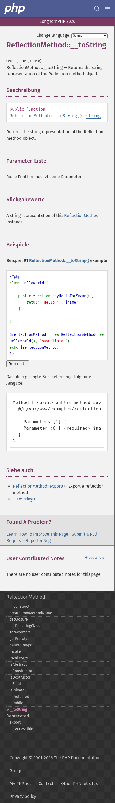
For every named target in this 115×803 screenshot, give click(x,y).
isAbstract (18, 664)
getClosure (19, 619)
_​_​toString (18, 709)
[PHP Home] (15, 8)
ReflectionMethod (81, 215)
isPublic (16, 703)
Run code (18, 363)
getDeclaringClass (25, 626)
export (15, 722)
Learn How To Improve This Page (37, 534)
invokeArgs (19, 658)
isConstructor (21, 671)
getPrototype (21, 638)
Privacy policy (23, 796)
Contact (46, 783)
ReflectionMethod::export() (39, 486)
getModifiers (20, 632)
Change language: (53, 35)
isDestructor (20, 677)
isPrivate (17, 690)
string (93, 115)
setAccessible (21, 729)
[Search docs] (96, 8)
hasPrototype (21, 645)
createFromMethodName (31, 613)
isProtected (19, 696)
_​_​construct (19, 606)
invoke (15, 651)
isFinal (15, 684)
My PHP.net (20, 783)
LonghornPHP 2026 (57, 21)
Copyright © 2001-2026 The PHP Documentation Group (55, 764)
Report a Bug (38, 540)
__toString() (24, 499)
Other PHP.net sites (79, 783)
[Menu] (107, 8)
